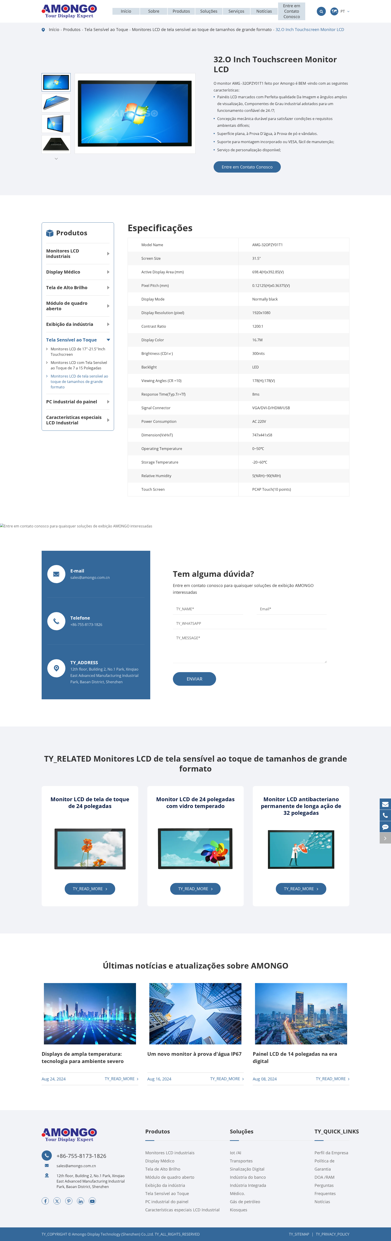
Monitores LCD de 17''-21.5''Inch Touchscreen (78, 351)
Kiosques (238, 1209)
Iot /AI (235, 1152)
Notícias (322, 1201)
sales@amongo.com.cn (76, 1165)
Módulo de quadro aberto (66, 306)
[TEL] (385, 815)
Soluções (241, 1131)
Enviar (194, 679)
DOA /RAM (324, 1177)
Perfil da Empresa (331, 1152)
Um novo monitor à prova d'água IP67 (194, 1053)
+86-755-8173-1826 (81, 1156)
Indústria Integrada (248, 1185)
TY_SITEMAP (299, 1234)
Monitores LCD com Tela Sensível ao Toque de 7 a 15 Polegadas (79, 365)
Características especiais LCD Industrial (74, 420)
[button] (56, 158)
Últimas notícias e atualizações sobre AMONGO (195, 966)
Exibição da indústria (69, 324)
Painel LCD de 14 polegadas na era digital (295, 1057)
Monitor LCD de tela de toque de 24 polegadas (89, 802)
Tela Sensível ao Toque (106, 29)
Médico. (237, 1193)
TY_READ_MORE (88, 888)
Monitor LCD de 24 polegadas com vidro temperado (195, 802)
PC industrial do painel (71, 402)
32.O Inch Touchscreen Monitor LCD (310, 29)
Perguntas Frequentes (325, 1189)
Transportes (241, 1161)
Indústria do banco (248, 1177)
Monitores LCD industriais (62, 253)
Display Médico (63, 272)
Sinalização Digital (247, 1169)
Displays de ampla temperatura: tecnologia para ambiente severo (83, 1057)
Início (54, 29)
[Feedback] (385, 826)
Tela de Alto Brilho (66, 287)
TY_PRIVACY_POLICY (332, 1234)
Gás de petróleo (245, 1201)
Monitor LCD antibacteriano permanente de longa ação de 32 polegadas (301, 806)
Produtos (72, 29)
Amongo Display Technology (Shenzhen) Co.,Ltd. (113, 1234)
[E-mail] (385, 804)
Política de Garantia (324, 1165)
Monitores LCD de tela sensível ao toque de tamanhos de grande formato (202, 29)
